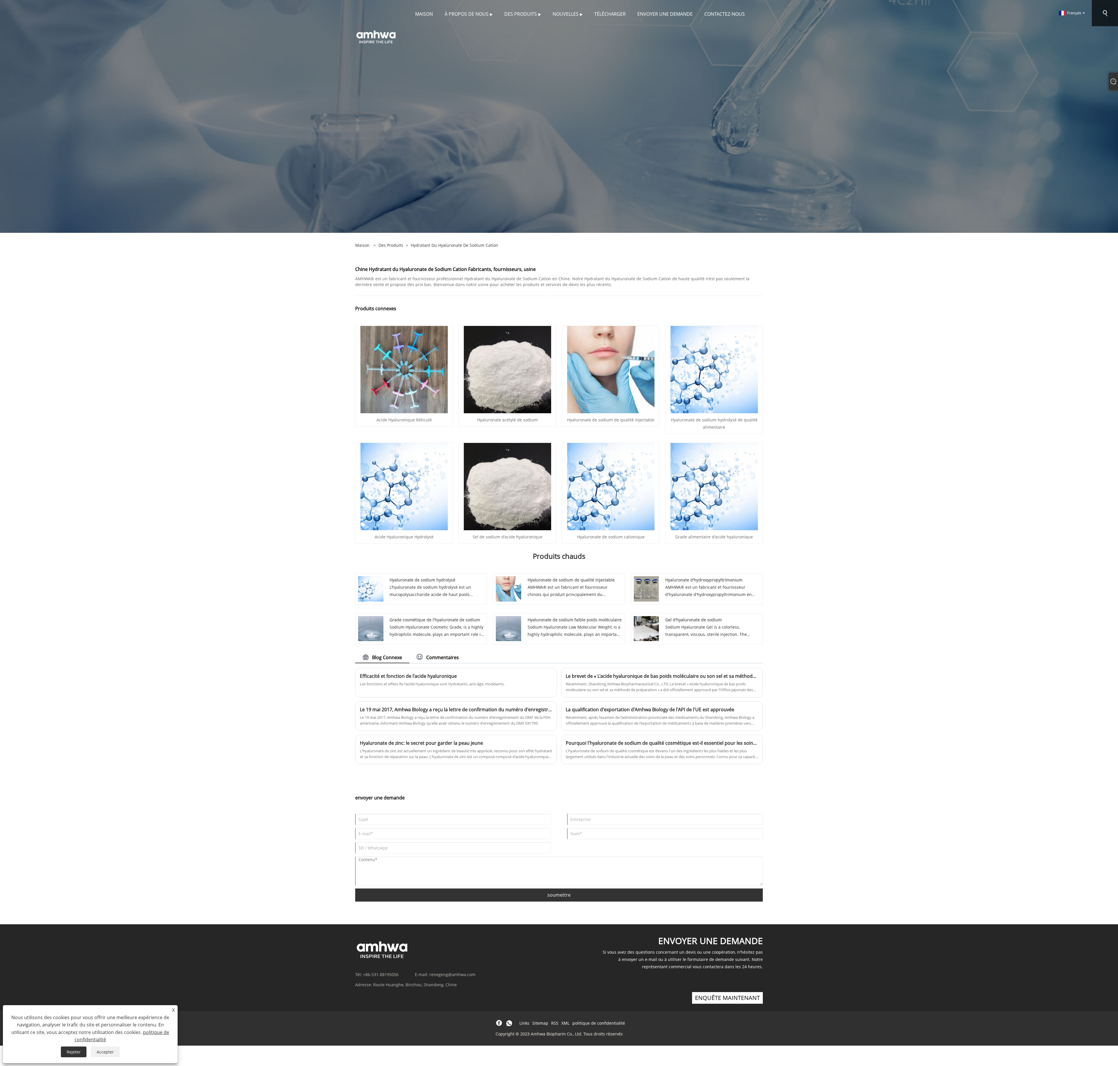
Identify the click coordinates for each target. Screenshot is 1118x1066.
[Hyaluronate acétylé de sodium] (507, 369)
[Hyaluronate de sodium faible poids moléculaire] (508, 628)
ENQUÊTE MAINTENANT (727, 998)
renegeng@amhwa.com (452, 974)
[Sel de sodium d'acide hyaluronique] (507, 486)
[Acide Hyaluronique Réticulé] (404, 369)
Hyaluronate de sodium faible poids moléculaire (575, 619)
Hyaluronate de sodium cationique (611, 537)
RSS (554, 1023)
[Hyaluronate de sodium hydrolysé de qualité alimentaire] (714, 369)
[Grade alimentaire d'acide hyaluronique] (714, 486)
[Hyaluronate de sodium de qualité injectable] (610, 369)
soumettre (559, 895)
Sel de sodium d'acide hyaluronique (507, 537)
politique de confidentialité (598, 1023)
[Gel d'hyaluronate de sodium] (646, 628)
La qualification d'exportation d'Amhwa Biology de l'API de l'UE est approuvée (650, 709)
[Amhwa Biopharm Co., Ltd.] (376, 36)
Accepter (105, 1052)
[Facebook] (499, 1023)
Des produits (390, 245)
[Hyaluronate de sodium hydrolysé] (370, 588)
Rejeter (74, 1052)
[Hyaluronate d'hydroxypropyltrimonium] (646, 588)
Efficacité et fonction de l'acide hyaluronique (408, 676)
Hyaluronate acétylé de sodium (507, 420)
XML (565, 1023)
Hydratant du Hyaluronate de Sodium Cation (454, 245)
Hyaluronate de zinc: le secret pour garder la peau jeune (421, 743)
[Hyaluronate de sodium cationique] (610, 486)
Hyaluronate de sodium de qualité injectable (610, 420)
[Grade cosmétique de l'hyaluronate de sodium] (370, 628)
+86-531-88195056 (381, 974)
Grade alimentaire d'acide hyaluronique (714, 537)
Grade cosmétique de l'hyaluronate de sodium (435, 619)
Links (524, 1023)
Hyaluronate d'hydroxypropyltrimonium (703, 580)
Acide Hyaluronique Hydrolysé (404, 537)
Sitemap (540, 1023)
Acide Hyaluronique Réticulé (404, 420)
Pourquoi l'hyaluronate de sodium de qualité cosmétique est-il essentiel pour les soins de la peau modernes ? (662, 743)
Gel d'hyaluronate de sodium (693, 619)
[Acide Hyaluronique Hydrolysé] (404, 486)
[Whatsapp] (509, 1023)
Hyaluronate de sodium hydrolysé (422, 580)
